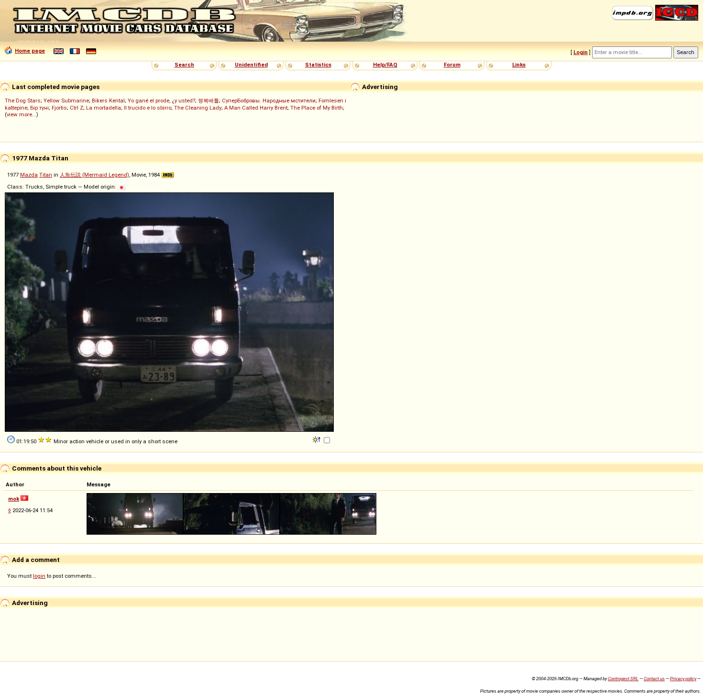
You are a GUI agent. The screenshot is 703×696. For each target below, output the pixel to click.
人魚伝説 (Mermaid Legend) (94, 174)
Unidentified (251, 64)
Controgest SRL (623, 678)
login (39, 576)
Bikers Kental (108, 100)
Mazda (29, 174)
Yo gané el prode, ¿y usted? (161, 100)
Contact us (654, 678)
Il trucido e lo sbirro (147, 107)
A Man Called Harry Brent (255, 107)
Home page (30, 50)
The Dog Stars (23, 100)
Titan (45, 174)
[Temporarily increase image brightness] (317, 439)
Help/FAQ (385, 64)
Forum (452, 64)
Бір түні (39, 107)
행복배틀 (208, 100)
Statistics (318, 64)
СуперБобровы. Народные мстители (269, 100)
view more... (21, 114)
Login (580, 52)
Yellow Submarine (66, 100)
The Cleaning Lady (197, 107)
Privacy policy (683, 678)
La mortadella (103, 107)
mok (13, 498)
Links (519, 64)
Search (184, 64)
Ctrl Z (76, 107)
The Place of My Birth (316, 107)
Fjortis (59, 107)
